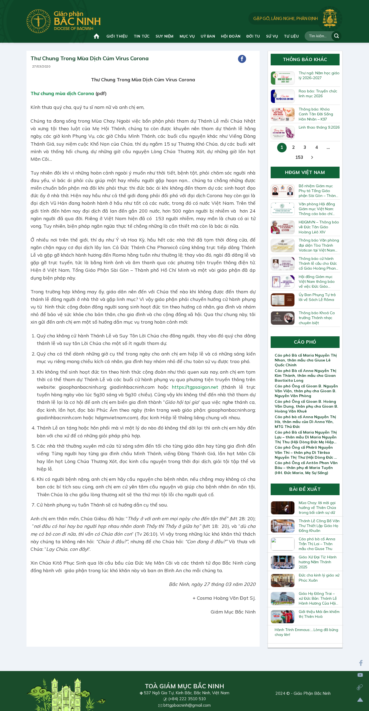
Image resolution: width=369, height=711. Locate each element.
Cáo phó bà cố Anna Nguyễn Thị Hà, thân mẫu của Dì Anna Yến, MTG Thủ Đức (305, 421)
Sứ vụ (272, 36)
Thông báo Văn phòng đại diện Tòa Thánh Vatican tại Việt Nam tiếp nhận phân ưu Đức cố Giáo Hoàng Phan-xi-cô (319, 245)
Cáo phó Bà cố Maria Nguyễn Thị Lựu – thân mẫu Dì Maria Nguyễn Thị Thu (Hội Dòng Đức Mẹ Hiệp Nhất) (306, 437)
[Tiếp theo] (312, 158)
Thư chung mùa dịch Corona (62, 93)
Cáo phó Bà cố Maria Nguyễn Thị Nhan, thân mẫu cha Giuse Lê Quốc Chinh (306, 360)
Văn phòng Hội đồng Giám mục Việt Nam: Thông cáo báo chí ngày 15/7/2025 (317, 209)
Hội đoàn (230, 36)
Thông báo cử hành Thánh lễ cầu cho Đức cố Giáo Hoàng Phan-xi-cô (318, 263)
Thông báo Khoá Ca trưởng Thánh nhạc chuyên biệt (317, 317)
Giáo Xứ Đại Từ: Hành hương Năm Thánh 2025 (318, 562)
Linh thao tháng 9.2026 (319, 127)
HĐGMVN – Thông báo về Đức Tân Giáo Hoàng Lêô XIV (319, 227)
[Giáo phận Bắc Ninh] (63, 21)
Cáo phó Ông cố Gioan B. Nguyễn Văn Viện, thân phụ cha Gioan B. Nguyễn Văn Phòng (306, 391)
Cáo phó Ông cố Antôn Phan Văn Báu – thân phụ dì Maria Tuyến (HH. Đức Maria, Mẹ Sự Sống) (306, 467)
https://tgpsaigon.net (195, 387)
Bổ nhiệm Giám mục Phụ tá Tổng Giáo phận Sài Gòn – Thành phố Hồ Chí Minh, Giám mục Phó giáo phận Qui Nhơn (318, 190)
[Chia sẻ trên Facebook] (242, 59)
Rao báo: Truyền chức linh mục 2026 (318, 93)
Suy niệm (165, 36)
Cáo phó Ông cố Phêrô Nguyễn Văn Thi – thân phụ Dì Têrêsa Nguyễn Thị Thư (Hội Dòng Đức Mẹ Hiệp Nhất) (307, 452)
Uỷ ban (208, 36)
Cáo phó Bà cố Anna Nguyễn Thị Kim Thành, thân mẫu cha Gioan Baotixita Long (305, 375)
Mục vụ (187, 36)
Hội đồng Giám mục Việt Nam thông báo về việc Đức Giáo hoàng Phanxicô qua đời (317, 281)
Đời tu (253, 36)
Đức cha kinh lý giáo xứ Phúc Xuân (319, 577)
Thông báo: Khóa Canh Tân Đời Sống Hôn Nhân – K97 (316, 114)
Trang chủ (97, 36)
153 (299, 157)
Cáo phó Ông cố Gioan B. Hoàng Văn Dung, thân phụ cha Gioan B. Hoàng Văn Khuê (306, 406)
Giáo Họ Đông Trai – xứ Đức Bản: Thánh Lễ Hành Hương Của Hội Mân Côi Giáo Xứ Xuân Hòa (318, 598)
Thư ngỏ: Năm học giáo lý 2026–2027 (319, 75)
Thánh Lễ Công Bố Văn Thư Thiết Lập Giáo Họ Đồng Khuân (319, 525)
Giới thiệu (117, 36)
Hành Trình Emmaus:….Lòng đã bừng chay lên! (306, 632)
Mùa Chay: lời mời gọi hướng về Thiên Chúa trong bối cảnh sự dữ (317, 507)
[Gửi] (336, 36)
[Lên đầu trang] (360, 700)
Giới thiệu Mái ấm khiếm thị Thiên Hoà (319, 614)
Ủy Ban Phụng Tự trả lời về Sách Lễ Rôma (317, 297)
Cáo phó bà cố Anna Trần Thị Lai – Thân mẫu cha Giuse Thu (317, 543)
